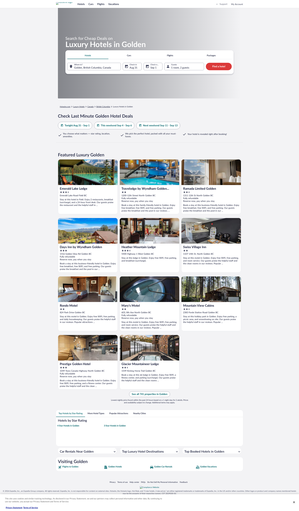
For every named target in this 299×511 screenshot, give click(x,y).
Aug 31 (133, 68)
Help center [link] (134, 482)
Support (223, 4)
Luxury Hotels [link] (79, 107)
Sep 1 (153, 68)
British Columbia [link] (103, 107)
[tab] (87, 55)
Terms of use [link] (122, 482)
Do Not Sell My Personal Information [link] (162, 482)
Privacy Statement (14, 508)
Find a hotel (218, 66)
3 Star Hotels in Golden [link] (115, 426)
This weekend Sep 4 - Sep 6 (116, 125)
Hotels (81, 4)
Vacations (113, 4)
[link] (80, 467)
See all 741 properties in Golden (149, 394)
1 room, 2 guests (180, 68)
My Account (237, 4)
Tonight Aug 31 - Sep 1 (77, 125)
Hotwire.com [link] (65, 107)
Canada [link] (90, 107)
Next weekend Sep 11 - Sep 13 (160, 125)
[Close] (294, 502)
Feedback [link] (183, 482)
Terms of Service (30, 508)
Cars (90, 4)
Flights (100, 4)
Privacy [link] (113, 482)
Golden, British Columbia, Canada (92, 68)
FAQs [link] (143, 482)
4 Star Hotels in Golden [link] (68, 426)
